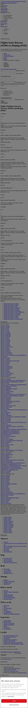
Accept (14, 701)
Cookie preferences (14, 704)
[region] (14, 692)
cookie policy (11, 696)
